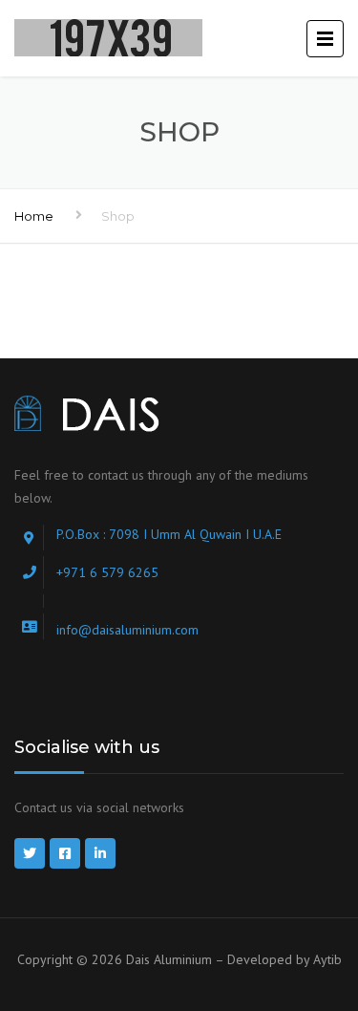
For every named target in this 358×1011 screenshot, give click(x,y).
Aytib (327, 959)
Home (33, 216)
